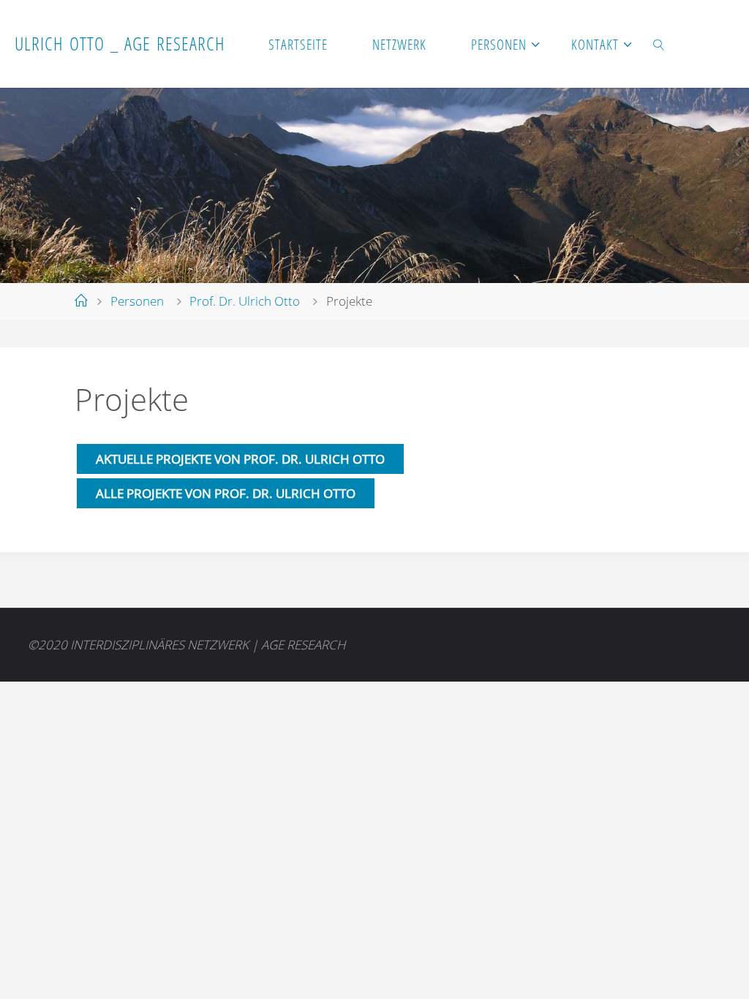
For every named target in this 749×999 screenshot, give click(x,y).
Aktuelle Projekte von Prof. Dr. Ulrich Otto (240, 459)
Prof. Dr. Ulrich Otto (244, 301)
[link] (659, 44)
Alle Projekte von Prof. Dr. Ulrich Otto (225, 493)
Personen (137, 301)
